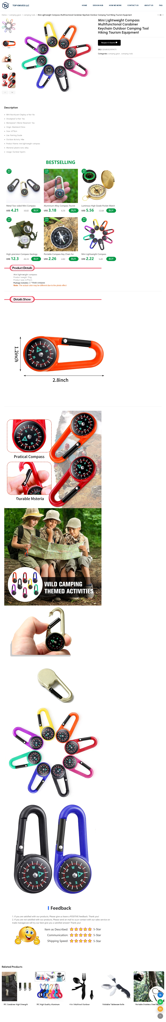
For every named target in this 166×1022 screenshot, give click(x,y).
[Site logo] (6, 5)
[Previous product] (158, 15)
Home (4, 15)
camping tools (29, 15)
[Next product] (163, 15)
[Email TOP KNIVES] (160, 1009)
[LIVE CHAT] (160, 995)
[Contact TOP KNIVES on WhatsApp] (160, 1002)
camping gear (15, 15)
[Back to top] (160, 1016)
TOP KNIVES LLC (21, 5)
